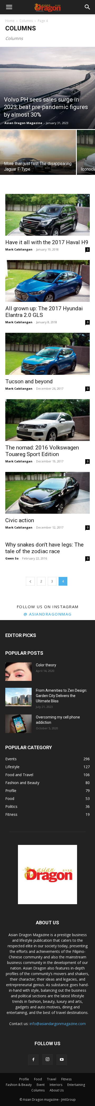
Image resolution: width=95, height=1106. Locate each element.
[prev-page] (30, 581)
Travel (51, 1079)
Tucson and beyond (29, 381)
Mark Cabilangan (18, 249)
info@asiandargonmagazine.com (58, 1023)
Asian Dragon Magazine (23, 123)
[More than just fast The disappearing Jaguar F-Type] (38, 158)
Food (38, 1079)
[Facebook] (33, 1059)
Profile (24, 1079)
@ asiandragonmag (47, 614)
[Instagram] (47, 1059)
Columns (26, 21)
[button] (9, 7)
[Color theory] (18, 671)
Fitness (66, 1079)
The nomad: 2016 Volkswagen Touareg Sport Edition (42, 450)
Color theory (46, 665)
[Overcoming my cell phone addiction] (18, 723)
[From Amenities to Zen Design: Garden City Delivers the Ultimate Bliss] (18, 697)
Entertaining (76, 1084)
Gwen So (11, 558)
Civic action (19, 520)
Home (10, 21)
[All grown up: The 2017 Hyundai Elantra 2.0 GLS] (47, 281)
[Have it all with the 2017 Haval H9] (47, 215)
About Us (57, 1090)
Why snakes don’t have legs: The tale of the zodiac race (44, 547)
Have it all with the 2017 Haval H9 (46, 242)
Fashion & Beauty (19, 1084)
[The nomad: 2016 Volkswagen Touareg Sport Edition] (47, 420)
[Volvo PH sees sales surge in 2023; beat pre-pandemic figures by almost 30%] (47, 88)
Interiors (56, 1084)
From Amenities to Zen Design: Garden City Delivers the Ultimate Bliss (61, 695)
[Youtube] (61, 1059)
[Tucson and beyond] (47, 354)
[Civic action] (47, 493)
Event (41, 1084)
